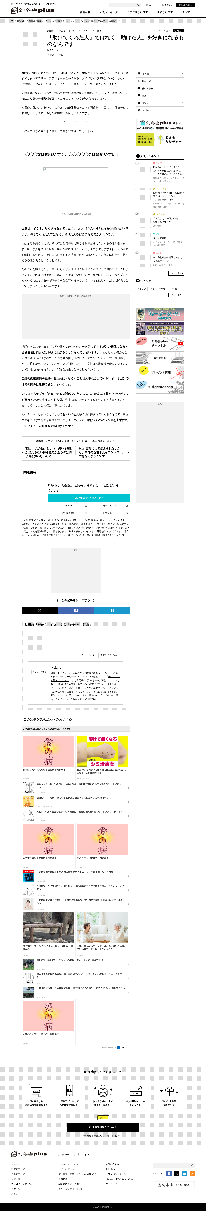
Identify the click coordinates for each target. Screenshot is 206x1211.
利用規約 (110, 1169)
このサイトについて (68, 1164)
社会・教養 (147, 88)
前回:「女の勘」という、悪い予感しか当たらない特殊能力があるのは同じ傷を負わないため (49, 452)
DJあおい (56, 667)
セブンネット (109, 513)
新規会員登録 (185, 5)
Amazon (68, 505)
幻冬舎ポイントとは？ (69, 1184)
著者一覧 (15, 1189)
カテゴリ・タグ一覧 (21, 1184)
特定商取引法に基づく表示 (119, 1179)
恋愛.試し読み (56, 55)
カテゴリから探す (137, 12)
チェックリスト (160, 289)
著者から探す (165, 12)
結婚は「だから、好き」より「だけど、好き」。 (52, 20)
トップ (14, 1164)
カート (152, 5)
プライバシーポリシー (117, 1174)
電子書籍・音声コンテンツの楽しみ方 (77, 1174)
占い (176, 289)
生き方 (145, 74)
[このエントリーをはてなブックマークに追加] (184, 1174)
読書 (144, 95)
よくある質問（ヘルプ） (70, 1189)
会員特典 (62, 1179)
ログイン (168, 5)
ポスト (180, 30)
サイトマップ (112, 1184)
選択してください (109, 655)
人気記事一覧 (18, 1174)
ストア (186, 12)
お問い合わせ (112, 1164)
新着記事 (85, 12)
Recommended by (109, 1047)
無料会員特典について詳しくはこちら (103, 1135)
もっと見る (176, 273)
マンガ (145, 103)
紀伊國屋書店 (68, 513)
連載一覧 (15, 1179)
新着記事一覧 (18, 1169)
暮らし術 (21, 20)
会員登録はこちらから (104, 1127)
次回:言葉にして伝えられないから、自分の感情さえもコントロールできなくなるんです (102, 452)
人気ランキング (109, 12)
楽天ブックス (109, 505)
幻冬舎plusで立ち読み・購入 (89, 497)
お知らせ (146, 110)
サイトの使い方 (66, 1169)
